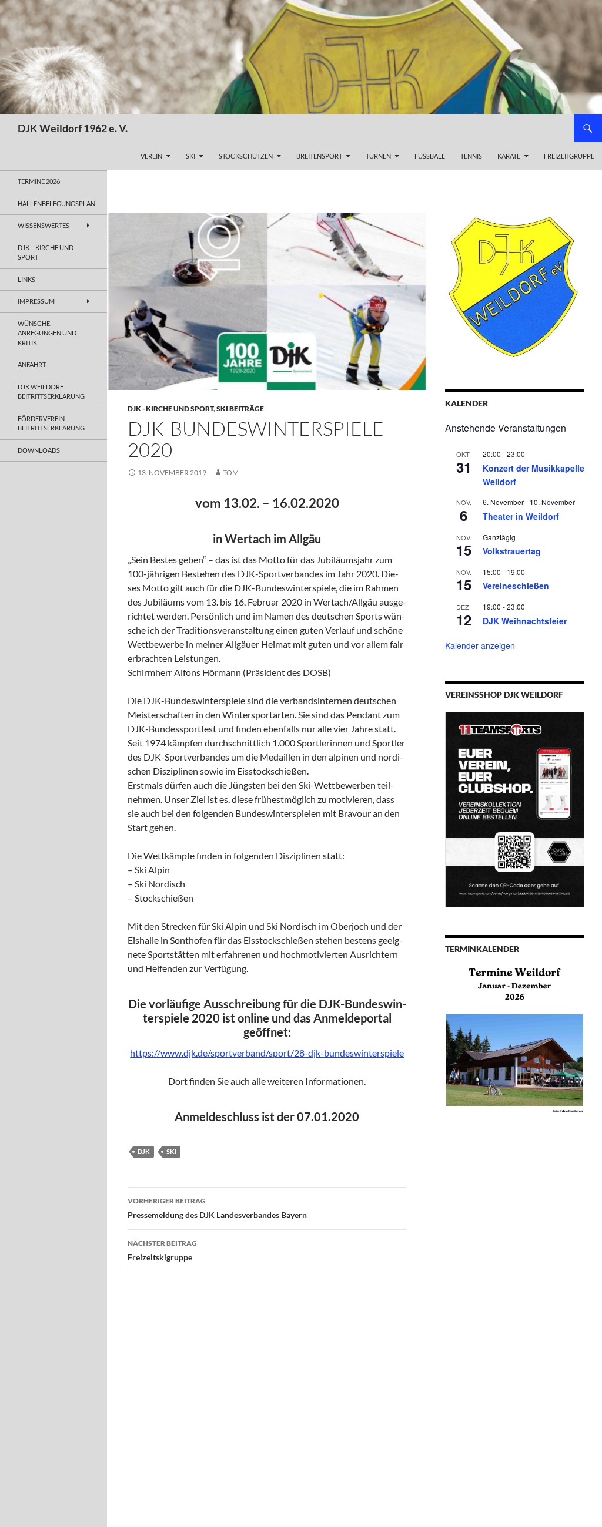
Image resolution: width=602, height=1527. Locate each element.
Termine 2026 (39, 181)
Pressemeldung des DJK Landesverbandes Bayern (217, 1208)
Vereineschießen (516, 585)
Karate (508, 156)
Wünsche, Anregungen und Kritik (47, 333)
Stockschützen (246, 156)
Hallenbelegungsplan (56, 203)
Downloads (39, 450)
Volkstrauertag (512, 551)
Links (26, 279)
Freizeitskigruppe (162, 1250)
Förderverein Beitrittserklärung (51, 423)
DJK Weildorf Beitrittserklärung (51, 392)
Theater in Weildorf (521, 516)
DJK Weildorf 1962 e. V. (73, 128)
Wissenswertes (43, 225)
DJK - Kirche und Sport (170, 408)
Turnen (378, 156)
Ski (190, 156)
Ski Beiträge (240, 408)
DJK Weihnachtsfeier (525, 621)
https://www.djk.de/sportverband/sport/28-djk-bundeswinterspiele (267, 1052)
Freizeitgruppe (569, 156)
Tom (231, 472)
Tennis (471, 156)
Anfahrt (32, 364)
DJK (144, 1151)
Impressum (36, 301)
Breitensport (319, 156)
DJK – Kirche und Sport (45, 252)
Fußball (429, 156)
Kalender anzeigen (480, 645)
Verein (151, 156)
